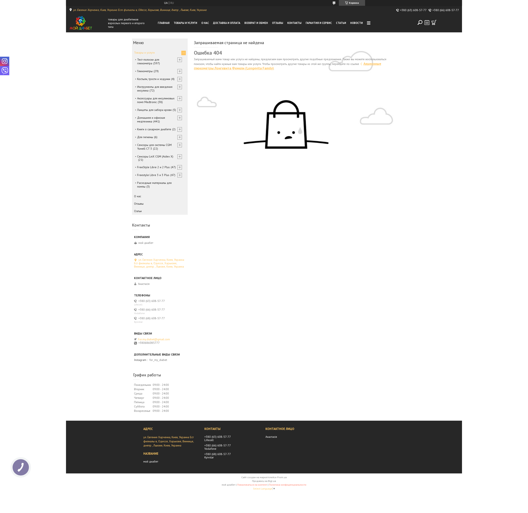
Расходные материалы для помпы (154, 184)
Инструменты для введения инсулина (154, 88)
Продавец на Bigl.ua (264, 480)
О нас (205, 23)
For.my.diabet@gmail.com (154, 339)
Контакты (294, 23)
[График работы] (426, 22)
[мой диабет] (87, 23)
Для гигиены (145, 137)
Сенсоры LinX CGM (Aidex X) (155, 156)
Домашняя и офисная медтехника (151, 119)
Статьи (341, 23)
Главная (164, 23)
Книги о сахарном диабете (154, 129)
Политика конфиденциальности (287, 484)
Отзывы (277, 23)
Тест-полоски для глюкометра (148, 61)
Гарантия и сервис (319, 23)
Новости (356, 23)
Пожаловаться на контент (252, 484)
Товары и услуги (185, 23)
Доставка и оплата (226, 23)
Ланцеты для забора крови (154, 110)
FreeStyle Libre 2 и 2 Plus (153, 167)
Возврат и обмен (256, 23)
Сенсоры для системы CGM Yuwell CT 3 (154, 146)
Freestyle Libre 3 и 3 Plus (153, 175)
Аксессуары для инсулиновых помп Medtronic (155, 100)
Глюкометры (145, 71)
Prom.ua (282, 477)
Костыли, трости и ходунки (153, 79)
